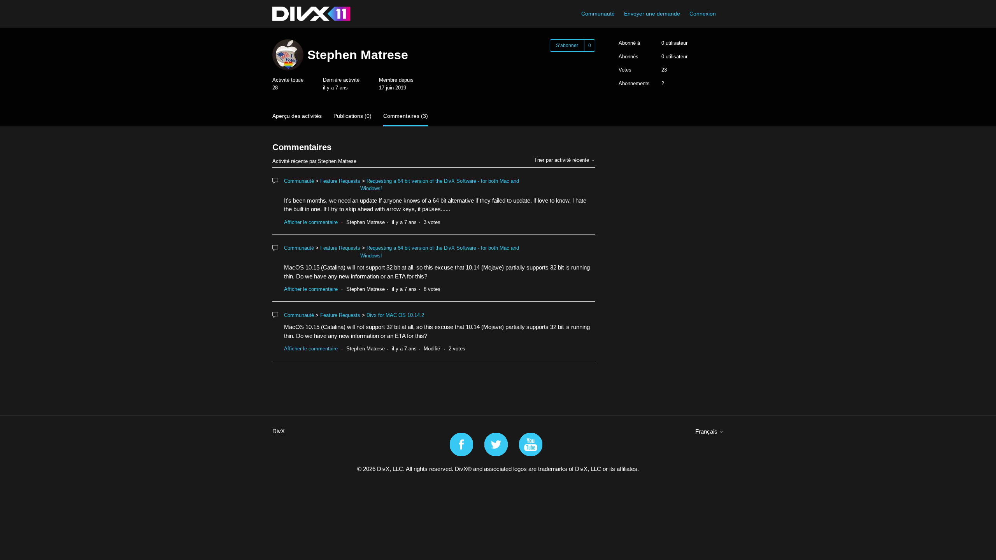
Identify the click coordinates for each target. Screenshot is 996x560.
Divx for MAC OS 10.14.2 (395, 315)
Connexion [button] (702, 13)
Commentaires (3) (405, 116)
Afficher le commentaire (311, 222)
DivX (278, 431)
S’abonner (567, 45)
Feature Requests (340, 181)
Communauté (598, 13)
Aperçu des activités (297, 116)
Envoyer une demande (652, 13)
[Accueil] (311, 14)
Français (707, 431)
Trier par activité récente (562, 160)
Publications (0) (352, 116)
